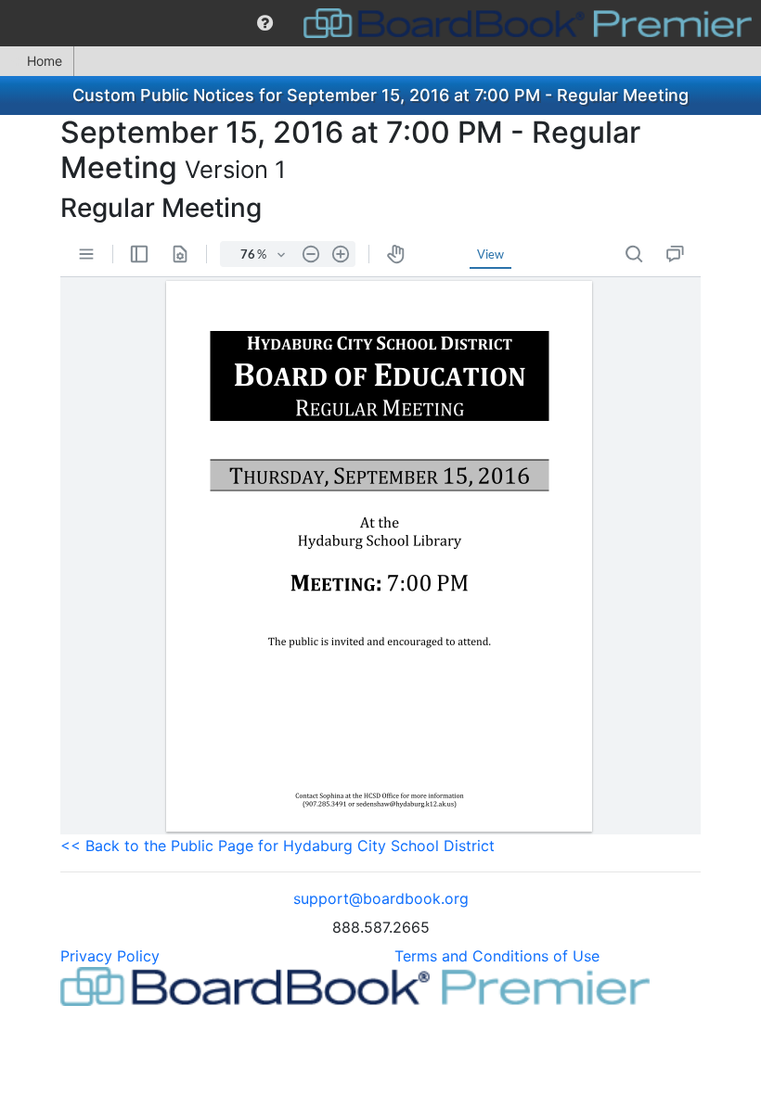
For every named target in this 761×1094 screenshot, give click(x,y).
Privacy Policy (110, 956)
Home (44, 61)
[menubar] (380, 23)
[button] (265, 23)
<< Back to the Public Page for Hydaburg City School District (277, 845)
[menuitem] (265, 23)
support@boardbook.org (381, 898)
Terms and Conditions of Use (497, 956)
